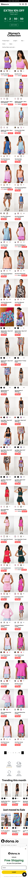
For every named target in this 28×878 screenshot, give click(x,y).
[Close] (25, 848)
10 (19, 752)
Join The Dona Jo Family (9, 845)
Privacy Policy (22, 876)
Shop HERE (14, 24)
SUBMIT (14, 872)
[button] (6, 40)
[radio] (1, 71)
